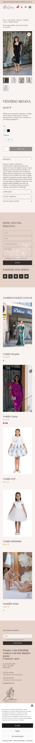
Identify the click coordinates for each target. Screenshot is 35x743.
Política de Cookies (7, 740)
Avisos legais (29, 740)
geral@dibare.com (9, 683)
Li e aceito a (16, 258)
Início (4, 20)
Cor (4, 126)
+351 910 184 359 (8, 672)
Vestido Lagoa (10, 416)
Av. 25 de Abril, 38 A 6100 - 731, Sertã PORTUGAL (9, 665)
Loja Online (11, 20)
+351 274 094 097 (8, 678)
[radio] (4, 130)
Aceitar (17, 725)
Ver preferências (17, 736)
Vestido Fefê (9, 478)
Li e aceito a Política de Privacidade (14, 639)
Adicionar (20, 149)
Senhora (19, 20)
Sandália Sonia (10, 603)
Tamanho (6, 135)
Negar (17, 731)
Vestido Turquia (11, 353)
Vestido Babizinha (12, 541)
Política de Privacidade (19, 740)
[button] (32, 706)
